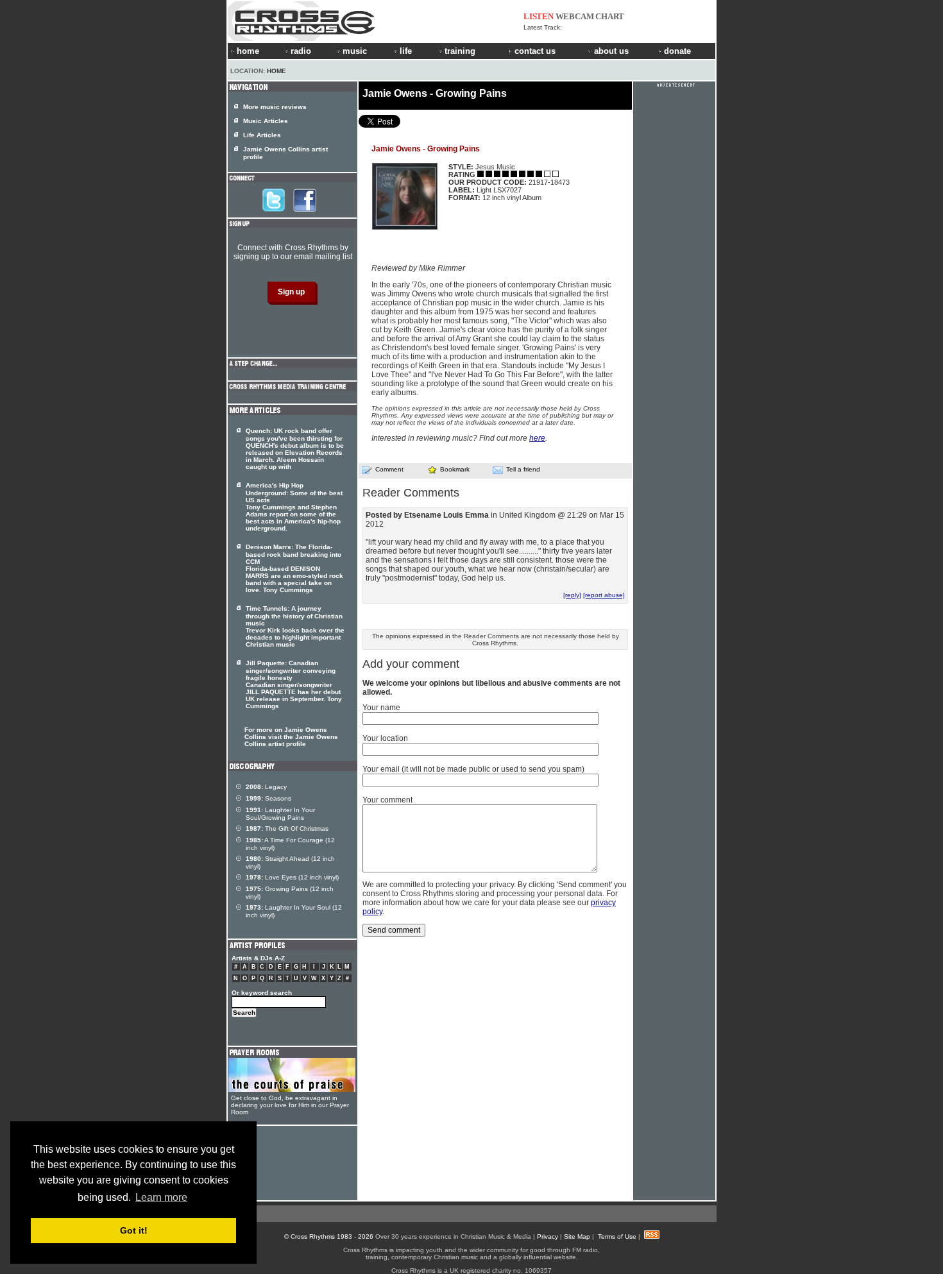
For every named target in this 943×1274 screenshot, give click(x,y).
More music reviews (275, 106)
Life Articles (262, 135)
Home (276, 70)
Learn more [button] (161, 1197)
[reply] (572, 595)
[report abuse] (604, 595)
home (248, 51)
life (406, 51)
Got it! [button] (134, 1230)
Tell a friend (523, 469)
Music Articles (265, 120)
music (355, 51)
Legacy (266, 786)
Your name (381, 707)
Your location (385, 738)
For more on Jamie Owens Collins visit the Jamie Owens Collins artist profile (291, 736)
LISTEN (538, 16)
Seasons (268, 798)
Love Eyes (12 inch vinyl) (292, 877)
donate (677, 51)
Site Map (577, 1236)
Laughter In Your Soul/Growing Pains (280, 813)
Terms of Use (617, 1236)
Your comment (387, 799)
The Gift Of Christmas (287, 828)
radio (301, 51)
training (460, 51)
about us (611, 51)
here (537, 438)
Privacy (547, 1236)
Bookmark (455, 469)
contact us (535, 51)
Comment (389, 469)
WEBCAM (575, 16)
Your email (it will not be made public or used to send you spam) (473, 769)
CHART (609, 16)
